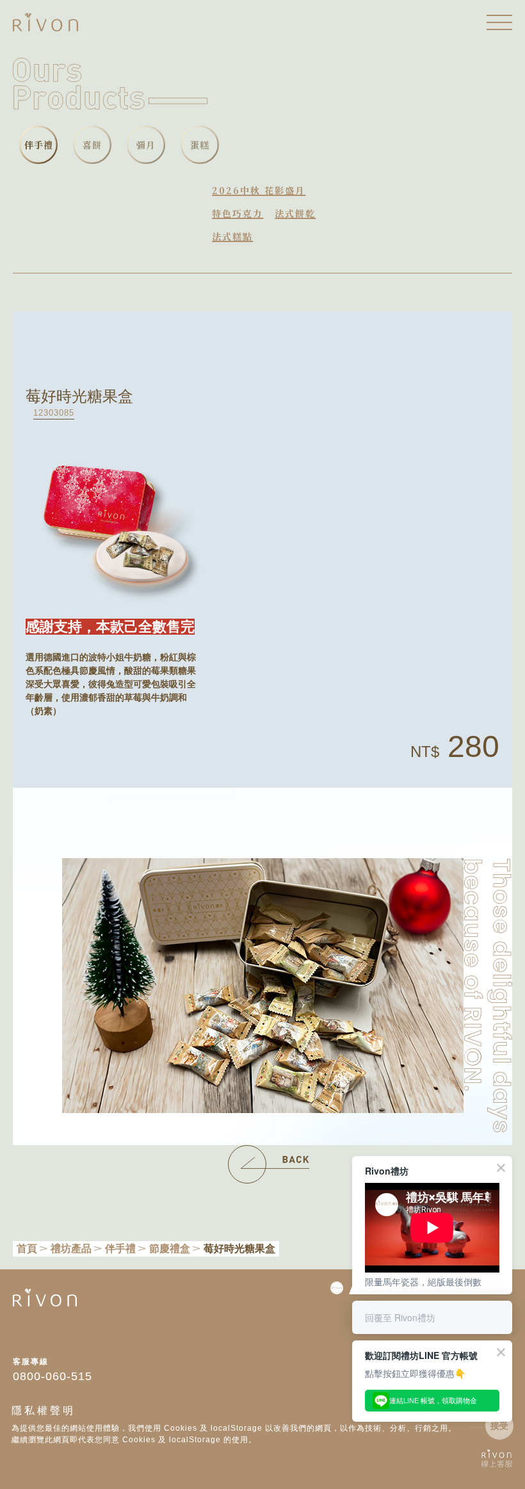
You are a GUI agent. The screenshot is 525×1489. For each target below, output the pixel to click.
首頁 (27, 1248)
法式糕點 (232, 236)
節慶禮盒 (169, 1248)
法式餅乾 (295, 213)
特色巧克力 (237, 213)
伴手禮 (120, 1248)
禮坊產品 (71, 1248)
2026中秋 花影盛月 (258, 190)
